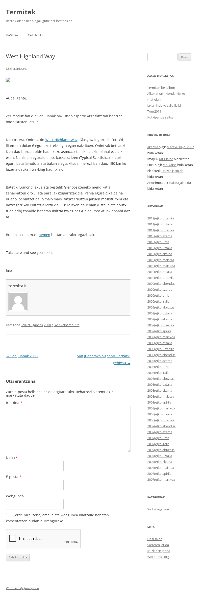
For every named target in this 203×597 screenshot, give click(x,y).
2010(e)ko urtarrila (160, 277)
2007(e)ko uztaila (159, 456)
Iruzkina (14, 402)
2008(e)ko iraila (158, 372)
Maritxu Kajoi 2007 (180, 147)
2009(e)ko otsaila (159, 343)
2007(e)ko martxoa (161, 479)
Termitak (20, 11)
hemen (44, 234)
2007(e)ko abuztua (161, 450)
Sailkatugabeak (32, 325)
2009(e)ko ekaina (159, 319)
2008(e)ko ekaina (159, 390)
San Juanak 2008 (22, 356)
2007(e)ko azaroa (159, 432)
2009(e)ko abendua (161, 283)
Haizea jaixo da (172, 170)
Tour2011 (154, 111)
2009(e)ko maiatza (160, 325)
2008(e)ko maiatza (160, 396)
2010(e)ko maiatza (160, 260)
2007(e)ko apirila (159, 473)
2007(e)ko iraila (158, 444)
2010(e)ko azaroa (159, 236)
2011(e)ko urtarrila (160, 230)
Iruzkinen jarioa (158, 551)
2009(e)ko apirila (159, 331)
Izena (12, 457)
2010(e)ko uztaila (159, 248)
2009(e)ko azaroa (159, 289)
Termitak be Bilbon (161, 87)
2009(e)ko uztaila (159, 313)
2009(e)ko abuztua (161, 307)
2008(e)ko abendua (161, 355)
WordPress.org (158, 556)
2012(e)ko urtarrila (160, 218)
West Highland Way (61, 139)
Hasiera (12, 35)
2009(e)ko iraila (158, 301)
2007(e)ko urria (158, 438)
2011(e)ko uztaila (159, 224)
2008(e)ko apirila (159, 402)
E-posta (13, 476)
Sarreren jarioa (158, 545)
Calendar (35, 35)
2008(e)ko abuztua (161, 378)
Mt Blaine (166, 159)
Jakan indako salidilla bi (164, 105)
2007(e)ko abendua (161, 426)
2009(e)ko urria (158, 295)
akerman (153, 147)
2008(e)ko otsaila (159, 414)
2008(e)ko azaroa (159, 360)
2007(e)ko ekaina (159, 461)
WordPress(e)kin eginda (22, 588)
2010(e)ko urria (158, 242)
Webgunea (15, 496)
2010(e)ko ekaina (159, 254)
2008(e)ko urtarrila (160, 420)
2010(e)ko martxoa (161, 265)
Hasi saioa (154, 539)
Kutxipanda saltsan (161, 117)
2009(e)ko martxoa (161, 337)
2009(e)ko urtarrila (160, 349)
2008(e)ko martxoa (161, 408)
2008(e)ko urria (158, 366)
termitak (17, 285)
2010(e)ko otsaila (159, 271)
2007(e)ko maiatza (160, 467)
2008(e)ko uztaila (159, 384)
